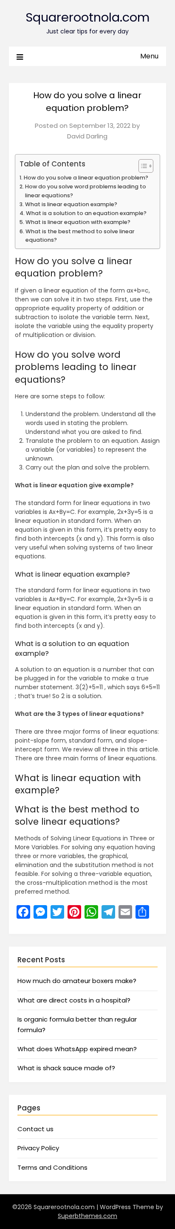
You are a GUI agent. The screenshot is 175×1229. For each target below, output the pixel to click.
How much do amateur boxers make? (76, 980)
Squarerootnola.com (87, 17)
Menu (149, 56)
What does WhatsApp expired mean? (77, 1048)
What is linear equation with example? (77, 222)
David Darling (87, 136)
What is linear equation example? (71, 204)
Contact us (35, 1128)
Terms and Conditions (52, 1167)
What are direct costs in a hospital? (73, 1000)
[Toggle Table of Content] (141, 166)
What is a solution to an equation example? (86, 213)
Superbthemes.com (87, 1216)
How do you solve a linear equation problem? (86, 177)
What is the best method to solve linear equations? (80, 235)
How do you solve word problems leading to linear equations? (85, 191)
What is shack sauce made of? (66, 1067)
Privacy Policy (38, 1147)
